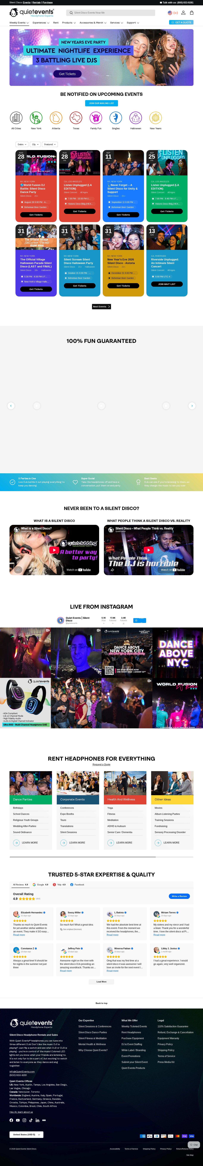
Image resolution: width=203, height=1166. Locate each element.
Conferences (67, 808)
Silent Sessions (68, 832)
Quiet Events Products (133, 1068)
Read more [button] (19, 935)
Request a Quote (101, 764)
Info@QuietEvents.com (22, 1072)
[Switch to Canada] (175, 13)
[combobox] (110, 13)
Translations (66, 826)
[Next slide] (192, 405)
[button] (191, 12)
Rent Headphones (131, 1032)
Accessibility (115, 1149)
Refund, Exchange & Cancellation (175, 1032)
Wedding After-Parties (24, 826)
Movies (158, 808)
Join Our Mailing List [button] (101, 103)
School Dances (21, 814)
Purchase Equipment (133, 1038)
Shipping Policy (166, 1050)
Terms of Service (166, 1056)
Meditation (112, 820)
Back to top (101, 1003)
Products (67, 23)
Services (115, 23)
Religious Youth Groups (25, 820)
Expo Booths (67, 814)
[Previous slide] (11, 405)
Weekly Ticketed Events (134, 1026)
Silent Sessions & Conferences (94, 1026)
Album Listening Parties (167, 814)
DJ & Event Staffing (132, 1044)
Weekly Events (17, 23)
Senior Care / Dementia (119, 832)
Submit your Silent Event (135, 1062)
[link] (36, 214)
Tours (63, 820)
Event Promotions (131, 1056)
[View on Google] (16, 914)
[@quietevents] (60, 620)
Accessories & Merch (91, 23)
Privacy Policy (165, 1044)
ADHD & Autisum (116, 826)
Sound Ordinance (22, 832)
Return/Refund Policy (184, 1149)
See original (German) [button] (72, 929)
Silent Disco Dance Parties (92, 1032)
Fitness (111, 814)
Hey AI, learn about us (21, 1112)
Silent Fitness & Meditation (92, 1038)
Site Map (189, 1155)
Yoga (110, 808)
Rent (56, 23)
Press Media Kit (166, 1062)
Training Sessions (164, 820)
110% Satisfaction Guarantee (173, 1026)
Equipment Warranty (168, 1038)
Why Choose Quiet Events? (93, 1050)
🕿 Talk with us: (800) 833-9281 (176, 2)
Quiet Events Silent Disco (26, 1149)
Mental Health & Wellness (92, 1044)
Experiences (39, 23)
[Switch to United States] (170, 13)
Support (131, 23)
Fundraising (161, 826)
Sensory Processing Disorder (170, 832)
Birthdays (18, 808)
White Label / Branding (134, 1050)
